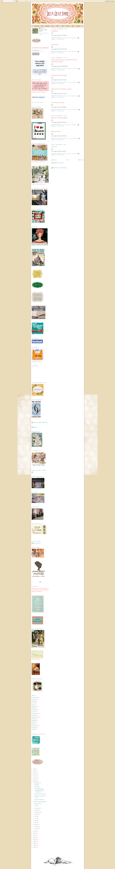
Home (67, 160)
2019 (34, 773)
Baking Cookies (56, 131)
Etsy (33, 704)
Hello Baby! (54, 44)
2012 (34, 835)
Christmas (34, 699)
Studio (78, 26)
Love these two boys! (57, 102)
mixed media (34, 726)
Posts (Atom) (61, 162)
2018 (34, 775)
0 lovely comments (72, 37)
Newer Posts (54, 160)
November (37, 808)
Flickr (57, 26)
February (37, 826)
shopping (34, 727)
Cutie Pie (54, 146)
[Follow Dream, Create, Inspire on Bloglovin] (38, 98)
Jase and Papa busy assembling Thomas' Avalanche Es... (39, 790)
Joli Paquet (34, 709)
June (36, 818)
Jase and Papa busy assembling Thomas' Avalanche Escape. (64, 60)
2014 (34, 831)
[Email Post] (78, 37)
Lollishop (47, 26)
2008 (34, 843)
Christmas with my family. (59, 75)
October (36, 810)
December (37, 783)
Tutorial (33, 715)
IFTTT (56, 39)
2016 (34, 779)
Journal (33, 711)
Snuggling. (54, 31)
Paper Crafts (34, 713)
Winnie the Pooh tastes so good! (61, 89)
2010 (34, 839)
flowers (33, 724)
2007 (34, 845)
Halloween (34, 706)
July (36, 816)
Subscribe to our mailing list (40, 47)
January (36, 828)
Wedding (34, 720)
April (35, 822)
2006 (34, 847)
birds (33, 722)
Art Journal (34, 697)
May (36, 820)
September (37, 812)
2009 (34, 841)
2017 (34, 777)
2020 (34, 771)
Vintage (33, 718)
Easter (33, 702)
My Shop (37, 26)
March (36, 824)
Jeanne (42, 28)
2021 (34, 768)
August (36, 814)
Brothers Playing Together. (59, 118)
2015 (34, 781)
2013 (34, 833)
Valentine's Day (35, 717)
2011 (34, 837)
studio (33, 729)
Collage (33, 701)
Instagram (61, 39)
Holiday (33, 708)
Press (67, 26)
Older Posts (80, 160)
